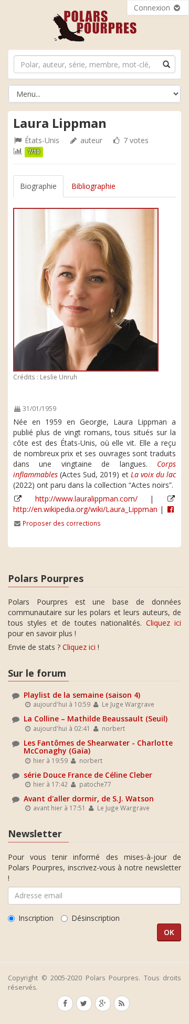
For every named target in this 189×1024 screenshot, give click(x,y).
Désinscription (95, 918)
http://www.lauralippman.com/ (86, 499)
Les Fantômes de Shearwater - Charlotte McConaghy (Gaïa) (98, 747)
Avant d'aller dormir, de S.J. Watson (89, 799)
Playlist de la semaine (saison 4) (82, 695)
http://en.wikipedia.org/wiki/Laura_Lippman (85, 509)
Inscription (36, 918)
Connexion (153, 8)
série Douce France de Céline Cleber (88, 775)
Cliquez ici (163, 623)
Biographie (38, 186)
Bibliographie (93, 186)
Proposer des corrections (62, 523)
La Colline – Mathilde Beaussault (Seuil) (95, 719)
